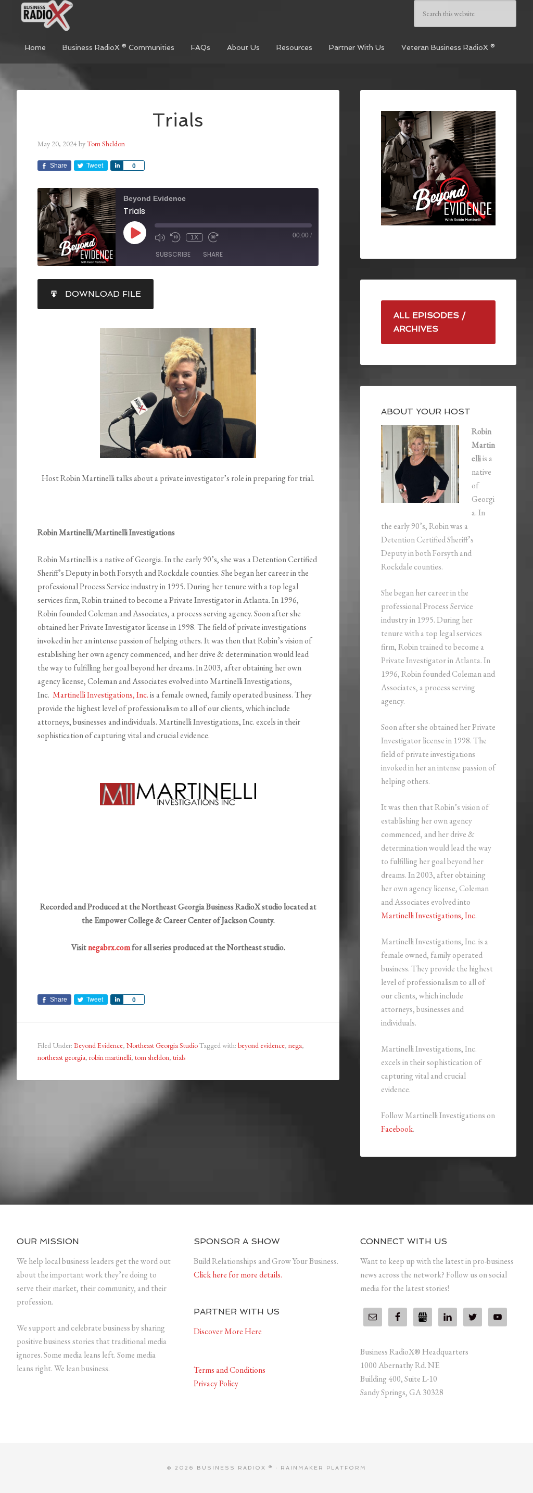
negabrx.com (109, 947)
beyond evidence (261, 1045)
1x (194, 237)
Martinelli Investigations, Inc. (100, 694)
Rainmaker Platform (323, 1468)
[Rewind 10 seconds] (175, 237)
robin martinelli (110, 1057)
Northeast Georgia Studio (162, 1045)
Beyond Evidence (98, 1045)
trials (179, 1057)
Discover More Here (228, 1331)
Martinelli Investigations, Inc (428, 915)
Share (213, 254)
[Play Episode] (134, 232)
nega (295, 1045)
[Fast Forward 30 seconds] (213, 237)
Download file (103, 294)
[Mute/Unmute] (160, 237)
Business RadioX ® (95, 15)
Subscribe (173, 254)
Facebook (397, 1128)
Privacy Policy (216, 1383)
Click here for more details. (238, 1274)
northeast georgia (61, 1057)
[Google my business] (422, 1317)
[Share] (116, 165)
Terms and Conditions (229, 1369)
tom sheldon (152, 1057)
